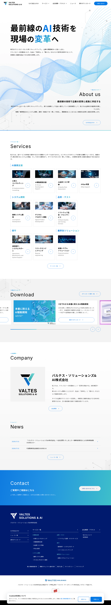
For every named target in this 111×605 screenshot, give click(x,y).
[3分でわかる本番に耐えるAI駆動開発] (35, 312)
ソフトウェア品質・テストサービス (68, 538)
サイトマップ (80, 566)
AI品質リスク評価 (38, 545)
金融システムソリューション (66, 558)
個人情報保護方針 (32, 566)
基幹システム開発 (38, 556)
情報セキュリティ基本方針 (47, 566)
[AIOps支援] (96, 185)
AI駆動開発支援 (37, 542)
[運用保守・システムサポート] (28, 251)
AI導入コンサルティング (40, 538)
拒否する (83, 599)
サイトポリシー (69, 566)
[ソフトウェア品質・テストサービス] (73, 218)
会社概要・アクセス (88, 530)
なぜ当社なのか (34, 3)
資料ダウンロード (85, 3)
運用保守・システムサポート (66, 546)
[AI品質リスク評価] (73, 185)
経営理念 (85, 537)
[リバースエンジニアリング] (50, 251)
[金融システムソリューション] (73, 251)
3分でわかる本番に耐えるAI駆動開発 (73, 304)
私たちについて (87, 535)
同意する (96, 599)
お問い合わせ (101, 3)
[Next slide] (98, 329)
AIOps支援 (36, 548)
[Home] (12, 3)
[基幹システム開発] (28, 218)
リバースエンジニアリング (65, 550)
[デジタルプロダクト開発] (50, 218)
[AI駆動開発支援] (50, 185)
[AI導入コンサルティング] (28, 185)
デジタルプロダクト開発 (40, 560)
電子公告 (59, 566)
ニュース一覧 (14, 535)
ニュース (73, 3)
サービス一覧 (37, 530)
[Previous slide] (92, 329)
